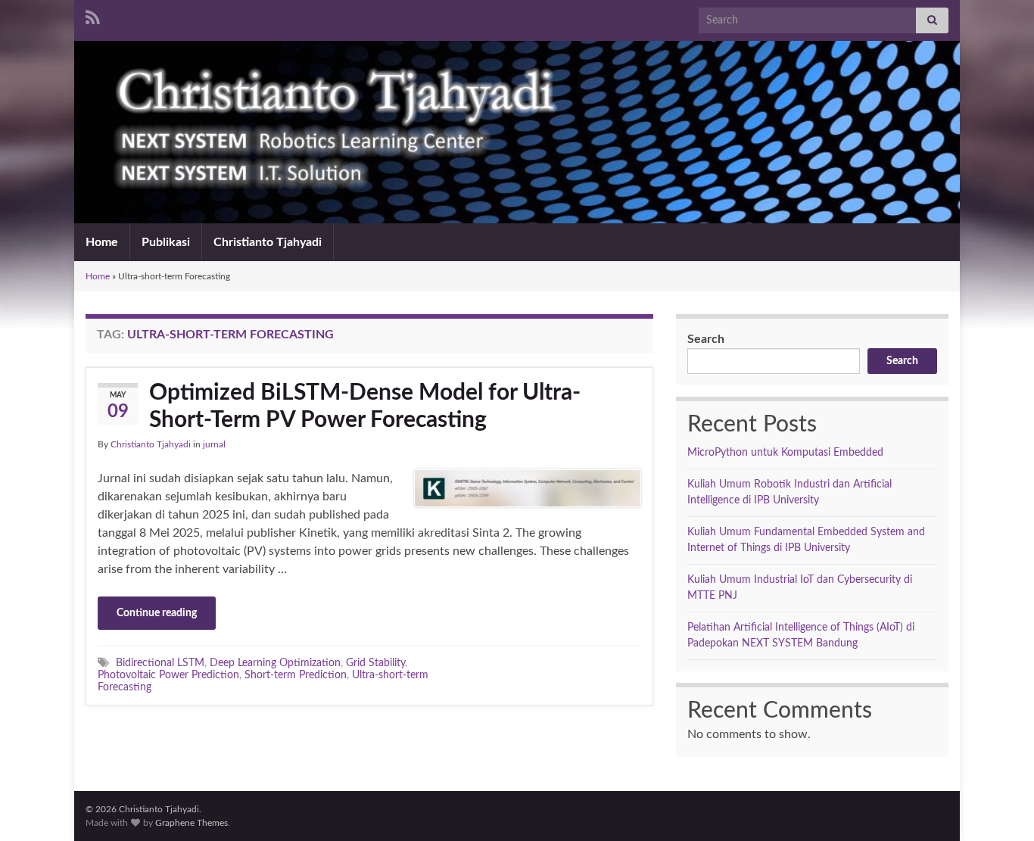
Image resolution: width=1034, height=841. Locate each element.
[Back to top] (1000, 807)
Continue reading (157, 613)
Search (705, 339)
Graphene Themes (191, 822)
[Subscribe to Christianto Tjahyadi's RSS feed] (93, 17)
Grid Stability (375, 662)
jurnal (214, 444)
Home (102, 242)
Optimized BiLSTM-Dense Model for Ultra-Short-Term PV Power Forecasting (365, 406)
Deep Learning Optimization (275, 662)
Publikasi (166, 242)
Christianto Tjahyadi (267, 242)
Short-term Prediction (295, 675)
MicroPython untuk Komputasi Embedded (785, 452)
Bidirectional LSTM (160, 662)
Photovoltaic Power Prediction (168, 675)
